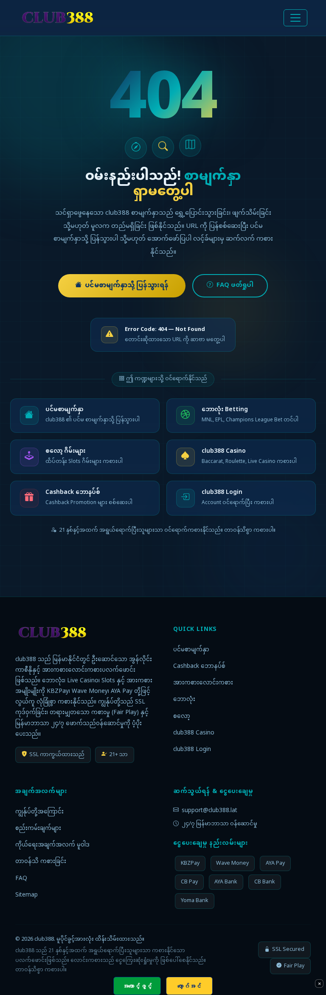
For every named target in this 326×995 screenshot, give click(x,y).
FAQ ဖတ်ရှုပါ (234, 285)
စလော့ (181, 716)
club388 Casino (193, 733)
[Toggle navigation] (295, 17)
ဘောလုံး (184, 699)
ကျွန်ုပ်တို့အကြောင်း (39, 812)
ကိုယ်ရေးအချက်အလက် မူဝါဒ (52, 845)
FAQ (21, 878)
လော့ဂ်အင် (189, 986)
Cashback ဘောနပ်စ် (199, 666)
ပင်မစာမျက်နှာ (191, 650)
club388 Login (192, 749)
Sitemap (26, 895)
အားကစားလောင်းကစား (203, 683)
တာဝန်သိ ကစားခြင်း (40, 861)
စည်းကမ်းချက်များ (38, 828)
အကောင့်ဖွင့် (137, 986)
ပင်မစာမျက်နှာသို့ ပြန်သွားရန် (127, 286)
